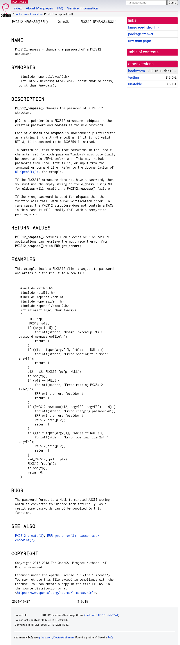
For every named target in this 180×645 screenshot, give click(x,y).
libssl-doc (36, 14)
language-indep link (143, 27)
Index (17, 8)
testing (133, 77)
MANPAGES (20, 1)
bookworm (21, 14)
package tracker (140, 34)
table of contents (144, 52)
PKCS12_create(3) (29, 535)
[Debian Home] (5, 9)
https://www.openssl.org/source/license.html (55, 593)
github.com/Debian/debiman (56, 637)
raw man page (139, 41)
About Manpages (39, 8)
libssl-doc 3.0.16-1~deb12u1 (101, 615)
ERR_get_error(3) (61, 535)
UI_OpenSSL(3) (26, 172)
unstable (135, 84)
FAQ (60, 8)
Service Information (82, 8)
